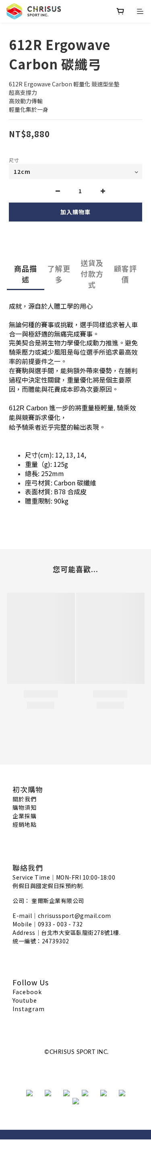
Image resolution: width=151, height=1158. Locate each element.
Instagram (28, 1009)
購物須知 (24, 807)
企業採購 (24, 816)
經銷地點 (24, 824)
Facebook (27, 992)
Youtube (24, 1000)
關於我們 (24, 799)
